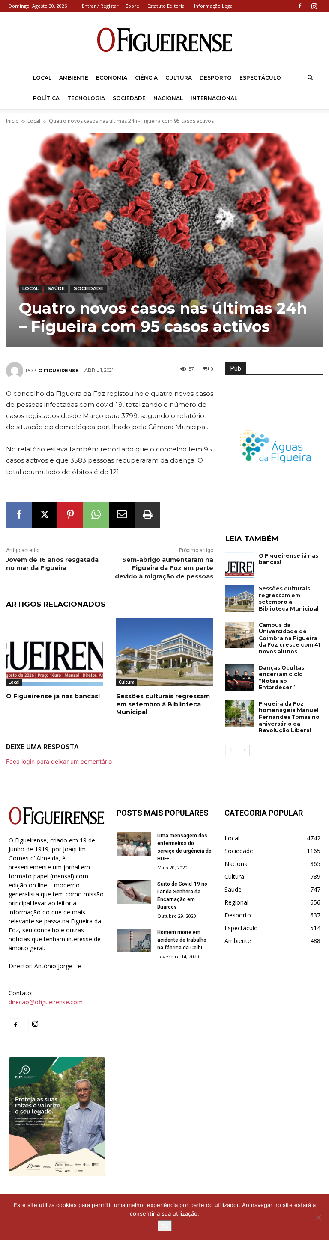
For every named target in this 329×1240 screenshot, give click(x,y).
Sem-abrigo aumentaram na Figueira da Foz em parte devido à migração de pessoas (164, 568)
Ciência (146, 77)
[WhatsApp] (96, 515)
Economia (111, 77)
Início (12, 121)
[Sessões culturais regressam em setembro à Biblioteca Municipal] (164, 652)
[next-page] (244, 750)
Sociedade (129, 98)
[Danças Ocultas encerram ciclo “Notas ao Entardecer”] (239, 677)
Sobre (132, 6)
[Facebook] (299, 6)
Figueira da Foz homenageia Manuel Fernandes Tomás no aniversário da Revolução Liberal (289, 716)
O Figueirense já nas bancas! (53, 696)
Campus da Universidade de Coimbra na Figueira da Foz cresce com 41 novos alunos (289, 638)
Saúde (56, 288)
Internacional (214, 98)
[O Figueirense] (164, 40)
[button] (310, 78)
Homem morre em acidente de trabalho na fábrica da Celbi (181, 940)
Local (42, 77)
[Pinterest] (70, 515)
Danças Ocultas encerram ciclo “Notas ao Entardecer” (281, 677)
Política (46, 98)
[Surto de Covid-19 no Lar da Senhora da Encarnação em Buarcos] (134, 892)
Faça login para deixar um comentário (59, 761)
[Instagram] (314, 6)
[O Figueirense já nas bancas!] (54, 652)
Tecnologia (86, 98)
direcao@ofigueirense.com (46, 1002)
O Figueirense (58, 371)
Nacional (168, 98)
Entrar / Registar (100, 6)
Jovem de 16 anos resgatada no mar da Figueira (52, 564)
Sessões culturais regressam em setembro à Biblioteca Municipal (163, 703)
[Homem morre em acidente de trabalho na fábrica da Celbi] (134, 940)
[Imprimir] (147, 515)
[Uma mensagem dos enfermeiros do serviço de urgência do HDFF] (134, 844)
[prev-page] (230, 750)
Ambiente (73, 77)
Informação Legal (214, 6)
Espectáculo (260, 77)
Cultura (178, 77)
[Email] (122, 515)
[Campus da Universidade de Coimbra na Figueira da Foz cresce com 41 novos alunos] (239, 635)
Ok (164, 1225)
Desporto (216, 77)
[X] (44, 515)
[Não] (318, 1217)
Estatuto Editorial (166, 6)
